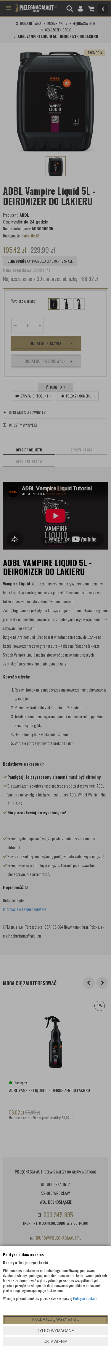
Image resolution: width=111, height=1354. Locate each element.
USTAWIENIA (55, 1341)
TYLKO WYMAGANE (55, 1331)
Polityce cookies (85, 1298)
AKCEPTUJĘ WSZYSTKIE (55, 1319)
